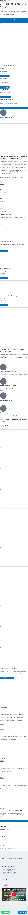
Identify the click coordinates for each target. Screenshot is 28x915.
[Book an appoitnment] (3, 112)
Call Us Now (22, 912)
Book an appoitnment (6, 117)
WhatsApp (6, 912)
